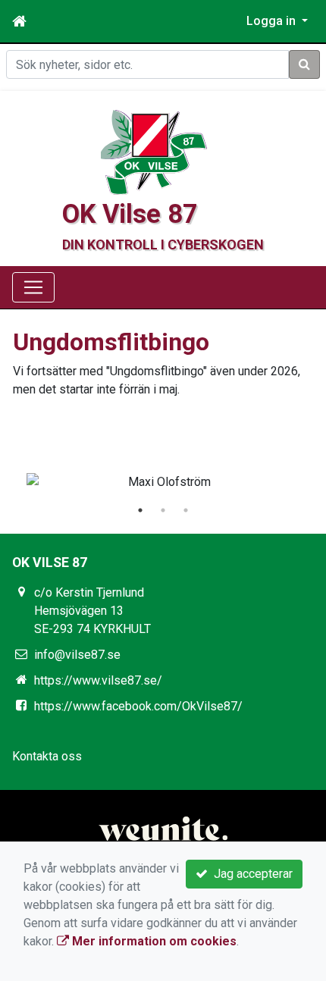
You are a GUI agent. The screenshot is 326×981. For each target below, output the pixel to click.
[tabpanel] (163, 482)
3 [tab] (185, 510)
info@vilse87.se (77, 654)
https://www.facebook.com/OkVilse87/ (138, 706)
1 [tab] (140, 510)
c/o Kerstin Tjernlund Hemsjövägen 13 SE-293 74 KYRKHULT (92, 610)
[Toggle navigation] (33, 287)
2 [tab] (163, 510)
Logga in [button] (272, 21)
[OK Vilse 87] (154, 151)
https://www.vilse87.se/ (98, 680)
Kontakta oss (47, 756)
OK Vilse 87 (130, 214)
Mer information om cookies (153, 941)
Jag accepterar (250, 874)
